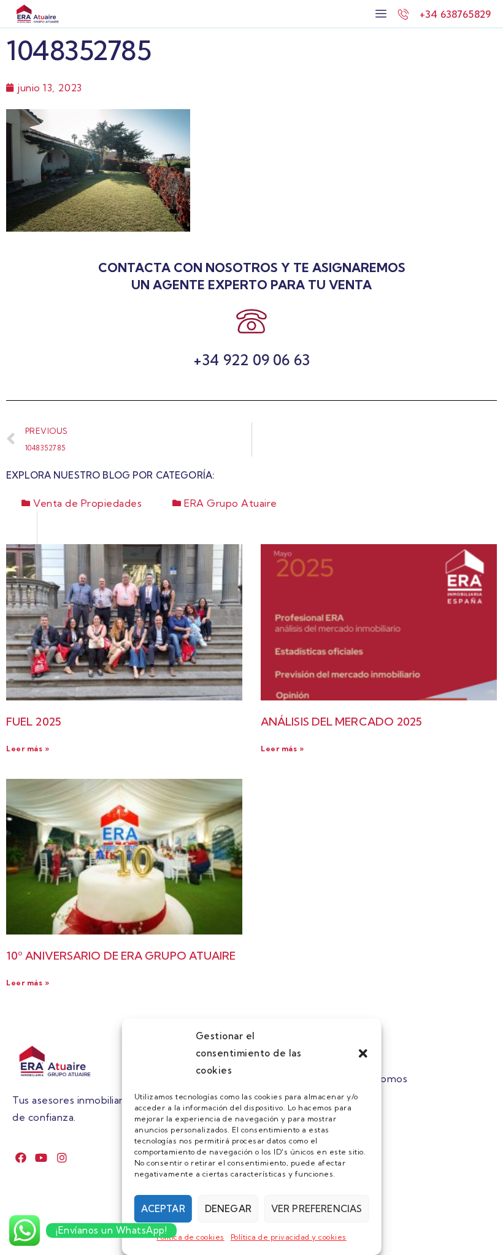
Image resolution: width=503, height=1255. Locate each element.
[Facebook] (21, 1157)
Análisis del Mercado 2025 (342, 722)
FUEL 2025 (33, 722)
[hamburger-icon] (381, 14)
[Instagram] (62, 1157)
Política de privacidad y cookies (289, 1237)
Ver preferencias (316, 1209)
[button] (362, 1053)
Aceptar (163, 1209)
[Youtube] (41, 1157)
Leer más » (27, 748)
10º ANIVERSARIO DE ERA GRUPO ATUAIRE (121, 956)
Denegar (228, 1209)
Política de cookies (190, 1237)
